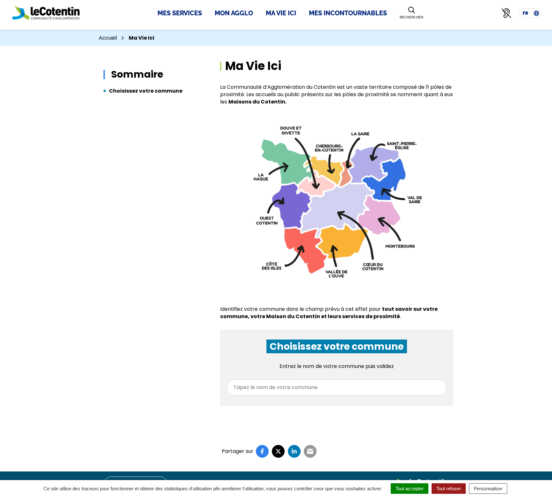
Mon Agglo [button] (234, 13)
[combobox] (337, 387)
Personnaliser (488, 488)
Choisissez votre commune (145, 91)
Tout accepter (409, 488)
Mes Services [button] (179, 13)
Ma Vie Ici (281, 13)
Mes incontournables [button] (348, 13)
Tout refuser (448, 488)
